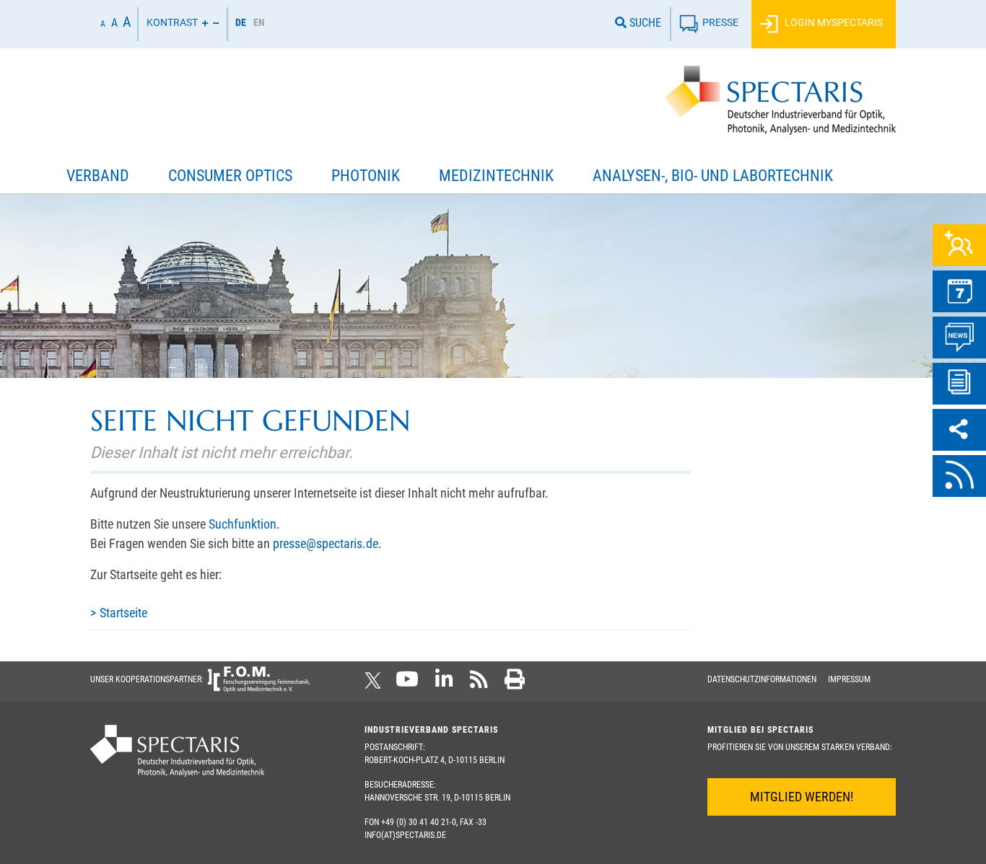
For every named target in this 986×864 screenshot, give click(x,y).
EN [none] (259, 22)
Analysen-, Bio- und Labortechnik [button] (713, 176)
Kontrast (172, 23)
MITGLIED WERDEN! (801, 796)
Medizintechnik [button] (496, 176)
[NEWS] (959, 337)
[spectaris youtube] (407, 684)
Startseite (123, 612)
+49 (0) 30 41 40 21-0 (418, 822)
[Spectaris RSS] (479, 684)
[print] (514, 684)
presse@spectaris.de (325, 543)
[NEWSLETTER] (959, 384)
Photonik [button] (365, 176)
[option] (259, 24)
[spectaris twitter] (375, 684)
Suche (644, 23)
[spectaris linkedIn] (444, 684)
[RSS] (959, 476)
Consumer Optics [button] (230, 176)
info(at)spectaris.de (405, 835)
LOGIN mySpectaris (832, 23)
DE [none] (240, 22)
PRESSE (720, 23)
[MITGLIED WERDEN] (959, 245)
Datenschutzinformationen (761, 679)
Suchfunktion (242, 524)
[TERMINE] (959, 291)
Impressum (849, 679)
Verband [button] (97, 176)
